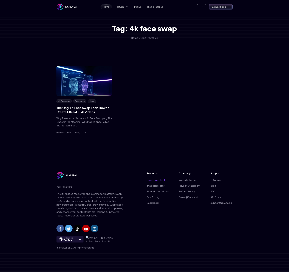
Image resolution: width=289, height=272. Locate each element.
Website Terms (187, 180)
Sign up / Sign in (219, 6)
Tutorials (215, 180)
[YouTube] (86, 228)
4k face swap (64, 101)
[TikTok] (77, 228)
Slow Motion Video (158, 191)
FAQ (212, 191)
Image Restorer (156, 185)
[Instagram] (94, 228)
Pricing (137, 6)
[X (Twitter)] (69, 228)
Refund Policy (187, 191)
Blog (143, 37)
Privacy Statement (189, 185)
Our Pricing (153, 197)
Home (106, 6)
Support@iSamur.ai (221, 202)
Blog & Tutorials (155, 6)
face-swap (80, 101)
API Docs (215, 197)
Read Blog (153, 202)
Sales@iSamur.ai (188, 197)
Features (120, 6)
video (92, 101)
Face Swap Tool (156, 180)
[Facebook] (60, 228)
